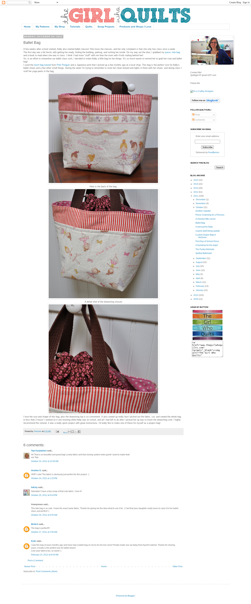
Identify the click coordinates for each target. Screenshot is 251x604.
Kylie (33, 541)
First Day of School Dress (207, 241)
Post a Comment (35, 560)
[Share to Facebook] (79, 431)
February (200, 286)
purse (168, 52)
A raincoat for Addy (204, 227)
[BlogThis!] (72, 431)
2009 (196, 299)
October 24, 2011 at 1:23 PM (44, 478)
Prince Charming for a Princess (210, 215)
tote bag (176, 52)
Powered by (122, 596)
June (198, 270)
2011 (196, 196)
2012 (196, 192)
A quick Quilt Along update (208, 231)
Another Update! (203, 211)
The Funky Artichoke (205, 249)
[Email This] (69, 431)
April (198, 278)
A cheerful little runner (206, 219)
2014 (196, 184)
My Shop (60, 26)
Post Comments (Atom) (46, 571)
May (198, 274)
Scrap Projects (105, 26)
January (200, 290)
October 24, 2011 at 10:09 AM (44, 461)
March (199, 282)
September (201, 258)
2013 (196, 188)
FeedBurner (213, 152)
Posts (197, 115)
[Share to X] (76, 431)
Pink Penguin (63, 65)
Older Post (177, 566)
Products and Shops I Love (135, 26)
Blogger (131, 596)
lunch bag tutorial (42, 65)
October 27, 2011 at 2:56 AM (44, 532)
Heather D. (36, 470)
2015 (196, 180)
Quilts (88, 26)
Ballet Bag (200, 223)
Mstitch (34, 524)
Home (27, 26)
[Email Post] (57, 431)
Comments (199, 120)
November (201, 203)
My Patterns (43, 26)
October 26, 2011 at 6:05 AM (44, 515)
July (198, 266)
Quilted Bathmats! (204, 253)
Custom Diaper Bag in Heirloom (206, 236)
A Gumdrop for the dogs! (207, 245)
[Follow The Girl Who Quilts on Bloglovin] (205, 102)
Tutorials (75, 26)
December (201, 199)
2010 (196, 295)
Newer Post (29, 566)
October (200, 207)
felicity (34, 487)
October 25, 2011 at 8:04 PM (44, 495)
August (199, 262)
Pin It (65, 433)
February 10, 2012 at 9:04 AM (44, 555)
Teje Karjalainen (39, 451)
